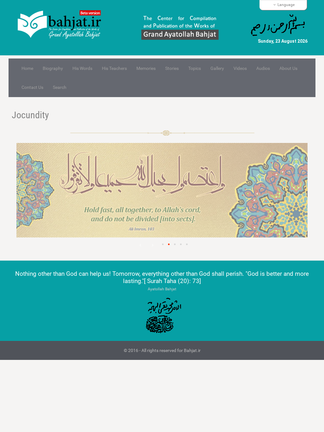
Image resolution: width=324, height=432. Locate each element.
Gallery (217, 68)
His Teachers (114, 68)
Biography (53, 68)
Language (286, 5)
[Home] (61, 25)
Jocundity (30, 114)
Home (27, 68)
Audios (263, 68)
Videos (240, 68)
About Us (288, 68)
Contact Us (32, 87)
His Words (82, 68)
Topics (194, 68)
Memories (146, 68)
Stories (172, 68)
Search (59, 87)
